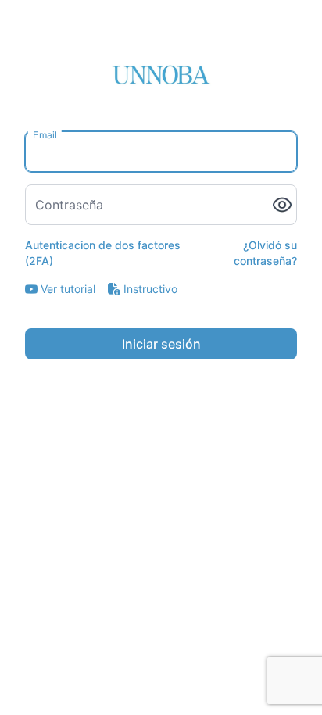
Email (45, 135)
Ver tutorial (68, 288)
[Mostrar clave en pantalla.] (281, 204)
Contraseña (69, 205)
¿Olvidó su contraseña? (265, 252)
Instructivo (150, 288)
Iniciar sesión (161, 344)
